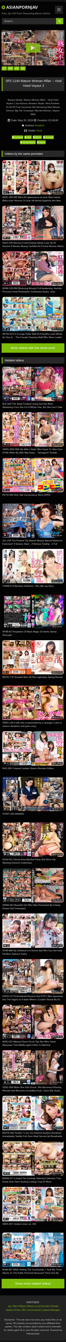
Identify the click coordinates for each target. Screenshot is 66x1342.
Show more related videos (33, 1283)
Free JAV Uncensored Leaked (32, 1310)
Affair (29, 137)
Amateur (39, 125)
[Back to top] (56, 1332)
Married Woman (29, 142)
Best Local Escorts (38, 1306)
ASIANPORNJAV (21, 7)
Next (39, 130)
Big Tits (38, 137)
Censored (19, 137)
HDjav (22, 1306)
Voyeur (42, 142)
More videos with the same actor (33, 348)
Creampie (49, 137)
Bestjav (56, 1310)
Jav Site (12, 1306)
